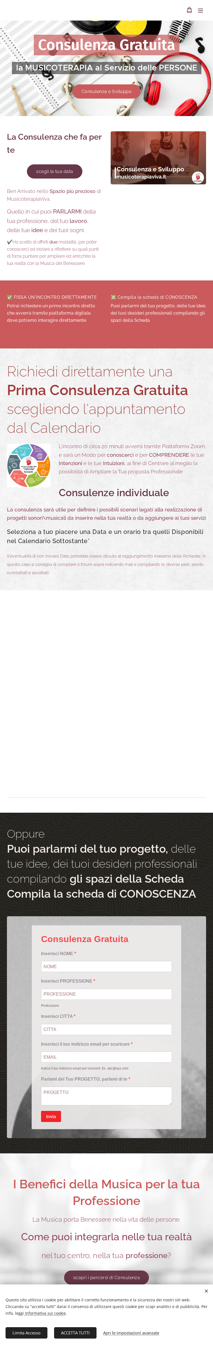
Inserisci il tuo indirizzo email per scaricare (86, 1044)
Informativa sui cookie (45, 1313)
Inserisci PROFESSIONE (67, 981)
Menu (200, 10)
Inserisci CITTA (57, 1016)
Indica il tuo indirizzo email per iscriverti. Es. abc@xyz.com (84, 1068)
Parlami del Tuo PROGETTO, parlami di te (84, 1079)
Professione (50, 1006)
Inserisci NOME (57, 953)
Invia (51, 1116)
